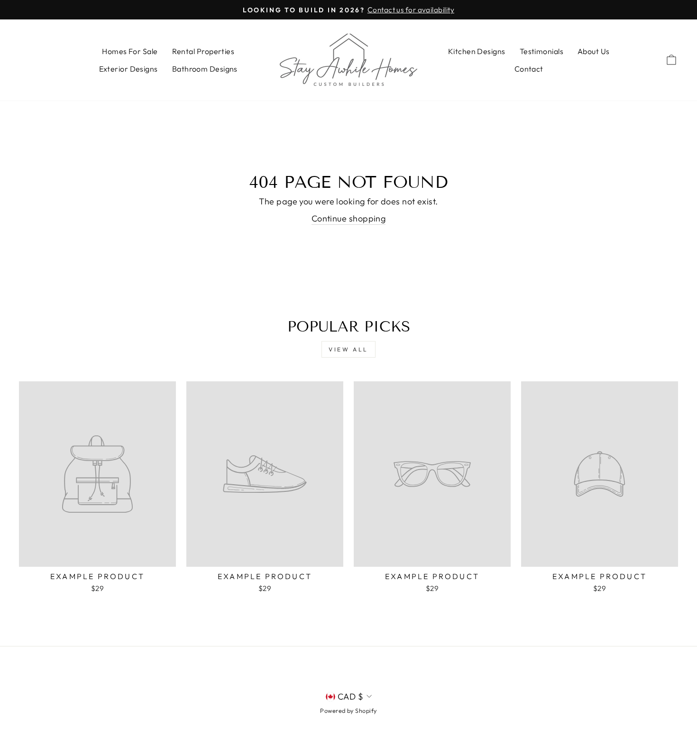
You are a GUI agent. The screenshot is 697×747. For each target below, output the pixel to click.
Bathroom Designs (205, 69)
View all (348, 349)
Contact (528, 69)
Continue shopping (349, 218)
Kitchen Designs (476, 51)
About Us (594, 51)
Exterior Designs (128, 69)
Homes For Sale (129, 51)
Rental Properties (203, 51)
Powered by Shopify (348, 710)
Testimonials (541, 51)
